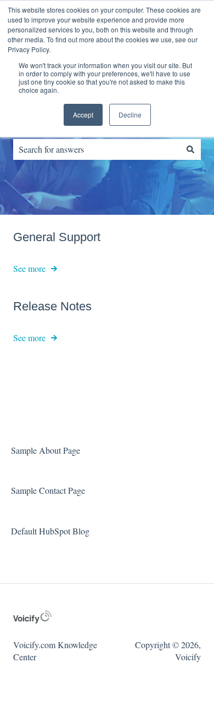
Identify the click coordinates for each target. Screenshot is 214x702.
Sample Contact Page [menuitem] (48, 490)
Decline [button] (130, 114)
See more (29, 268)
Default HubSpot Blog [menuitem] (50, 531)
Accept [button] (83, 114)
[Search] (190, 149)
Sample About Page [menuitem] (45, 450)
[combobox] (96, 149)
